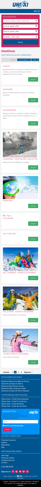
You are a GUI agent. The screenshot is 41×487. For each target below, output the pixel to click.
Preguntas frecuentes (8, 440)
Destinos (4, 442)
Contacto (4, 462)
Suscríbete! (7, 429)
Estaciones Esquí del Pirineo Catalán (13, 388)
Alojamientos (5, 445)
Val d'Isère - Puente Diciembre (18, 312)
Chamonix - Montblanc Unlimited (20, 159)
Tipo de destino (23, 60)
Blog (2, 447)
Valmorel (8, 89)
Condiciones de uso (8, 460)
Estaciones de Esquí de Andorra (12, 384)
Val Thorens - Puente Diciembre (19, 273)
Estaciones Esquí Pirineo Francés (12, 386)
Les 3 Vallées (9, 234)
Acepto (13, 426)
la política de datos (16, 426)
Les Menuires (9, 110)
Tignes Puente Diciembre (16, 354)
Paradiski (8, 201)
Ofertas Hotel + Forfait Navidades (12, 404)
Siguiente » (28, 372)
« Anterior (5, 372)
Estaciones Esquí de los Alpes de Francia (15, 381)
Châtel (6, 66)
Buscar (20, 42)
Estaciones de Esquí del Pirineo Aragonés (15, 391)
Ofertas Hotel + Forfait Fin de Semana (14, 401)
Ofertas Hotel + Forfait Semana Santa (13, 406)
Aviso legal (5, 455)
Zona (34, 60)
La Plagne (8, 218)
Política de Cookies (7, 458)
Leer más (33, 79)
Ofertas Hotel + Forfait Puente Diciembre (14, 399)
